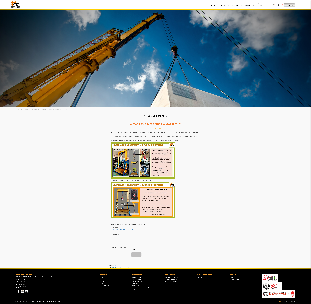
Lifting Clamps (135, 285)
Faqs (101, 291)
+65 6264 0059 (22, 286)
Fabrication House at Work (171, 279)
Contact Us (289, 5)
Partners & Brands (104, 285)
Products (102, 281)
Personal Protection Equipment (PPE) (141, 287)
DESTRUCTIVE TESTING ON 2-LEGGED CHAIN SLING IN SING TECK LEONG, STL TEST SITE (133, 232)
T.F (115, 265)
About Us (102, 279)
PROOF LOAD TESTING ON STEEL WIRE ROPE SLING (124, 229)
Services (102, 283)
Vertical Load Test (116, 267)
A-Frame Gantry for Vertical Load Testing (54, 109)
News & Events (25, 109)
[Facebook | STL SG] (18, 291)
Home (17, 109)
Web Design (280, 301)
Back (135, 254)
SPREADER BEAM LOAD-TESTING (119, 236)
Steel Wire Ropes (136, 277)
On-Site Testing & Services (171, 277)
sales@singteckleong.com (25, 287)
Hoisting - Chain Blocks (138, 281)
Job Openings (200, 277)
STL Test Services (125, 267)
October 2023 (35, 109)
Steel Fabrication (136, 279)
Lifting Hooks (135, 283)
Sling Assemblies (136, 289)
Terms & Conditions (234, 279)
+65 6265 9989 (21, 284)
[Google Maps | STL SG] (22, 291)
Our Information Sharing (171, 281)
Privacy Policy (233, 277)
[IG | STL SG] (26, 291)
